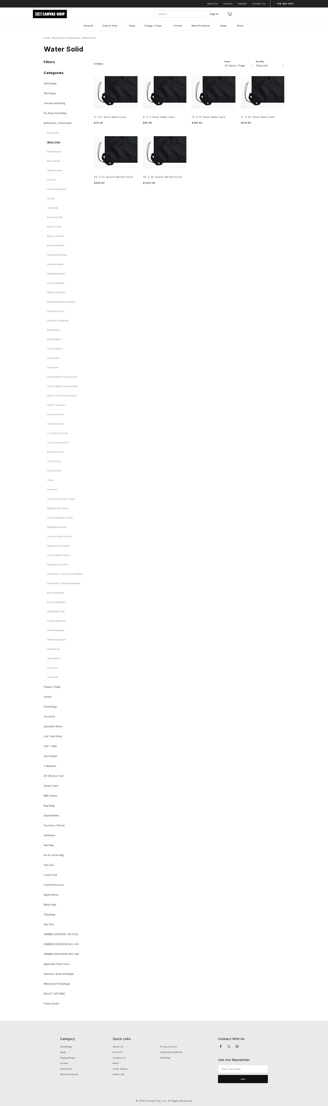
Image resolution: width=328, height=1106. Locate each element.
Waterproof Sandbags (57, 983)
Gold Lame (52, 367)
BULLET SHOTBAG (54, 993)
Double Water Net (56, 620)
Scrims (48, 696)
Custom (228, 3)
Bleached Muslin (56, 245)
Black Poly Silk (54, 217)
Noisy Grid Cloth (55, 414)
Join (243, 1079)
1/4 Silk (50, 198)
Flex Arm (49, 865)
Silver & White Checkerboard (62, 386)
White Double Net (56, 639)
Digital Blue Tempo (57, 527)
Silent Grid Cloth (55, 423)
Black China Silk (55, 236)
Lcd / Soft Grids (53, 736)
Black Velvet (53, 161)
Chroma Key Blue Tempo (60, 517)
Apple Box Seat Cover (56, 963)
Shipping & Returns (171, 1052)
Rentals (242, 3)
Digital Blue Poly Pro (57, 564)
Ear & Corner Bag (54, 855)
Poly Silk (51, 179)
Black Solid (53, 132)
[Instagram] (237, 1046)
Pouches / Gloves (54, 825)
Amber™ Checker (56, 405)
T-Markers (50, 766)
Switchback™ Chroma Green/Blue (65, 574)
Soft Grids (66, 1068)
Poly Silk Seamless (56, 189)
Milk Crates (50, 795)
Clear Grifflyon (55, 348)
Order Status (120, 1068)
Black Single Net (55, 592)
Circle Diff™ (53, 677)
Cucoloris (49, 716)
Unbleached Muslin (57, 254)
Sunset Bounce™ (56, 311)
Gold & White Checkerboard (62, 376)
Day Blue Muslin (55, 264)
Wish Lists (119, 1074)
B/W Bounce (53, 330)
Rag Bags (49, 805)
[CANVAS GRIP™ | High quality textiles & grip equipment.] (50, 13)
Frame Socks (51, 1003)
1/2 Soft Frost (54, 461)
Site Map (165, 1057)
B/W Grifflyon (54, 339)
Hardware (49, 835)
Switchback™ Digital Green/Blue (64, 583)
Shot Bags (50, 93)
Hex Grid (49, 924)
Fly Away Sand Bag (55, 113)
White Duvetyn (55, 170)
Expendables (51, 815)
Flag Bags (50, 914)
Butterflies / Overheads (66, 38)
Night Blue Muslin (56, 273)
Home (47, 38)
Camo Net (52, 667)
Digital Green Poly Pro (58, 545)
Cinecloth (52, 489)
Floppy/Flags (67, 1057)
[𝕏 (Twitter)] (229, 1046)
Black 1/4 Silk (54, 226)
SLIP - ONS (50, 746)
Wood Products (69, 1074)
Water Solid (89, 38)
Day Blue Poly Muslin (58, 320)
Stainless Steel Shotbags (59, 973)
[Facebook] (221, 1046)
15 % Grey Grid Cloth (58, 442)
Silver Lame (53, 358)
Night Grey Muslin (56, 292)
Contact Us (258, 3)
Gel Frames (50, 756)
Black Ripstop (54, 151)
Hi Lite (50, 480)
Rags (63, 1052)
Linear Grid (50, 874)
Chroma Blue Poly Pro (58, 555)
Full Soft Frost (54, 470)
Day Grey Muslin (55, 283)
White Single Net (55, 630)
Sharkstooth (53, 649)
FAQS (116, 1063)
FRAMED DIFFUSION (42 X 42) (61, 944)
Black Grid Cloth (55, 452)
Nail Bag (49, 845)
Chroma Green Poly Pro (59, 536)
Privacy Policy (168, 1046)
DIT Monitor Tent (54, 775)
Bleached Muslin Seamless (61, 301)
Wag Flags (50, 904)
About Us (212, 3)
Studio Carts (51, 785)
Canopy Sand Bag (54, 103)
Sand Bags (50, 83)
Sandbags (66, 1046)
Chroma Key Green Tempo (61, 498)
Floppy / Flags (52, 686)
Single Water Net (56, 611)
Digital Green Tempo (58, 508)
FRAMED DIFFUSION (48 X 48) (61, 954)
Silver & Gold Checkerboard (62, 395)
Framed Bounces (54, 884)
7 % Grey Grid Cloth (57, 433)
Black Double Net (56, 602)
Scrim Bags (50, 706)
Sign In (214, 13)
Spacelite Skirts (53, 726)
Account (118, 1052)
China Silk (52, 207)
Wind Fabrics (54, 658)
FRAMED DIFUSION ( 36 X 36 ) (61, 934)
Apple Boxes (51, 894)
